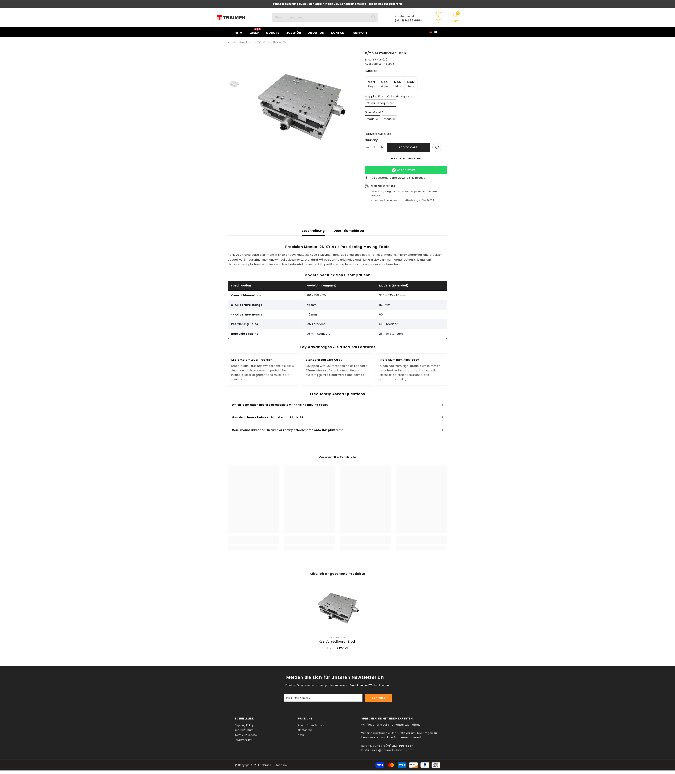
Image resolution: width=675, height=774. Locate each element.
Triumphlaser (337, 637)
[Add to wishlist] (436, 147)
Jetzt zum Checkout (406, 158)
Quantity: (371, 140)
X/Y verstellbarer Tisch (337, 642)
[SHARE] (444, 147)
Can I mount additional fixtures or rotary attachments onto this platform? (287, 430)
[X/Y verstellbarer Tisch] (337, 607)
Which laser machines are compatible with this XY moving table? (280, 405)
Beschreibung (313, 230)
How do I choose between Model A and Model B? (267, 417)
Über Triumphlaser (349, 230)
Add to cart (407, 147)
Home (232, 42)
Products (246, 42)
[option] (299, 105)
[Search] (325, 17)
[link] (253, 542)
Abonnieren (378, 698)
